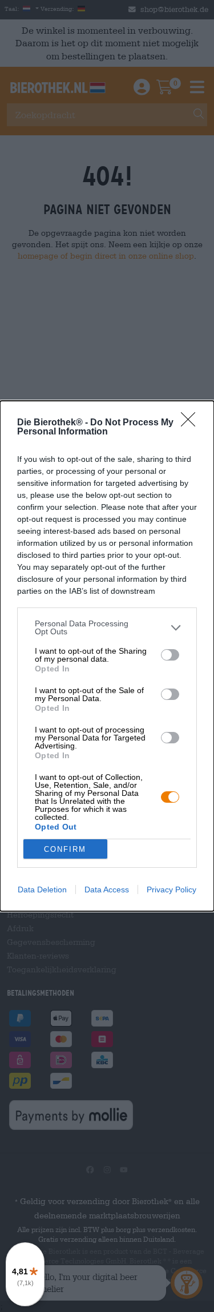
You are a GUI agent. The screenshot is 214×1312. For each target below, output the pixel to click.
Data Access (106, 889)
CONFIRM (65, 849)
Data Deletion (42, 889)
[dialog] (107, 656)
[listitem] (107, 627)
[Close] (192, 423)
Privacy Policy (171, 889)
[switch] (170, 655)
